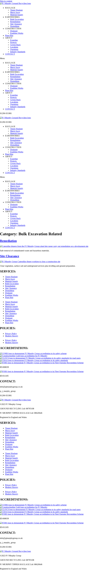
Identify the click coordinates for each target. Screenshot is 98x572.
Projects (13, 42)
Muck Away (15, 12)
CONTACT (10, 54)
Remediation (15, 22)
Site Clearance (16, 24)
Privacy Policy (11, 333)
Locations (14, 47)
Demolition (14, 26)
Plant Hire (9, 35)
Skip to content (6, 1)
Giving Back (15, 45)
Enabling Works (16, 33)
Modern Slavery (11, 336)
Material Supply (16, 15)
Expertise (14, 40)
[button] (49, 58)
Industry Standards (17, 52)
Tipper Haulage (16, 10)
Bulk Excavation (17, 19)
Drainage (14, 31)
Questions (14, 49)
